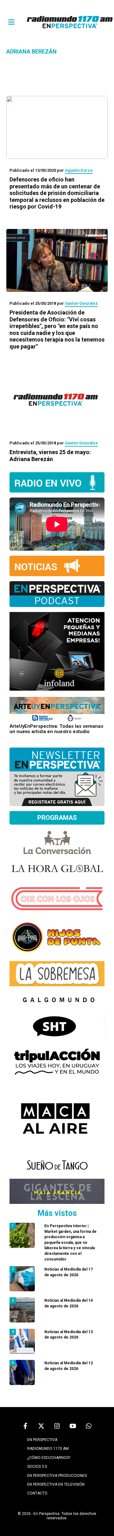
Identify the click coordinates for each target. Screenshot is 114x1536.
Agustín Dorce (79, 170)
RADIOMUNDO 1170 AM (48, 1448)
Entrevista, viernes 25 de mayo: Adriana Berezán (50, 455)
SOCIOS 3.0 (37, 1466)
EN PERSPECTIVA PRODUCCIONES (57, 1475)
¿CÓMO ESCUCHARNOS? (48, 1457)
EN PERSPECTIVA (42, 1440)
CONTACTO (37, 1493)
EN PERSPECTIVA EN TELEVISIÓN (56, 1484)
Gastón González (81, 303)
